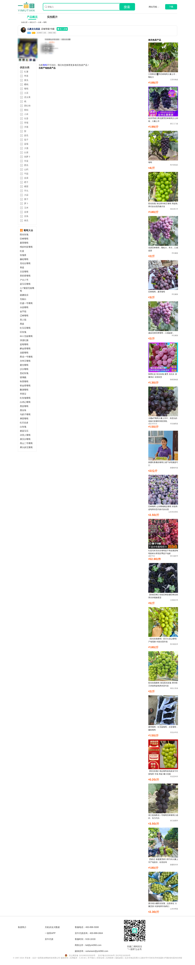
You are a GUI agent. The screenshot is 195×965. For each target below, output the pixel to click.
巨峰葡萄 (24, 239)
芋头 (26, 190)
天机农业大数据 (52, 927)
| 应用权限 (109, 958)
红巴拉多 (24, 423)
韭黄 (26, 212)
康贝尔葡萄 (25, 439)
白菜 (26, 152)
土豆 (26, 93)
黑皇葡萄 (24, 406)
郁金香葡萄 (25, 385)
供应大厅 (33, 22)
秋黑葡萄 (24, 381)
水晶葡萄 (24, 307)
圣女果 (27, 97)
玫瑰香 (23, 255)
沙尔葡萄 (24, 369)
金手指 (23, 311)
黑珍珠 (23, 410)
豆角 (26, 216)
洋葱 (26, 127)
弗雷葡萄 (24, 418)
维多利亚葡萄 (26, 247)
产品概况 (32, 16)
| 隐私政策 (119, 958)
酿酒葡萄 (24, 390)
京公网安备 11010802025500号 (82, 955)
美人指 (23, 320)
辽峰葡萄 (24, 315)
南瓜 (26, 220)
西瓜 (26, 165)
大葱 (26, 148)
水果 (40, 22)
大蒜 (26, 195)
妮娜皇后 (24, 295)
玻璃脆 (23, 377)
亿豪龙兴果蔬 (33, 28)
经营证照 (101, 958)
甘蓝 (26, 161)
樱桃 (26, 84)
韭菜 (26, 178)
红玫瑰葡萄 (25, 398)
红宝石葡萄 (25, 328)
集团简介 (22, 927)
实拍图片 (52, 16)
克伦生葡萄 (25, 263)
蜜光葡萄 (24, 365)
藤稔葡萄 (24, 259)
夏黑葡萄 (24, 243)
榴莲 (26, 186)
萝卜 (26, 203)
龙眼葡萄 (24, 353)
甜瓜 (26, 135)
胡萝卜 (27, 156)
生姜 (26, 118)
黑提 (22, 324)
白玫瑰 (23, 427)
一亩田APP (50, 933)
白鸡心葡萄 (25, 402)
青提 (22, 267)
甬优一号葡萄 (26, 357)
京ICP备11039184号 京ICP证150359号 (114, 955)
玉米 (26, 207)
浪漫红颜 (24, 340)
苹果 (26, 76)
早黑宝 (23, 394)
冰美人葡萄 (25, 435)
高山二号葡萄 (26, 443)
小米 (26, 114)
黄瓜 (26, 80)
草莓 (26, 122)
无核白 (23, 299)
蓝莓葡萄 (24, 344)
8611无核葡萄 (26, 336)
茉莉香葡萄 (25, 276)
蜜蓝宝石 (24, 431)
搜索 (127, 7)
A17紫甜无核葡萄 (27, 289)
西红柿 (27, 105)
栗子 (26, 199)
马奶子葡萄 (25, 414)
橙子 (26, 182)
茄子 (26, 139)
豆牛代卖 (49, 939)
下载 (171, 7)
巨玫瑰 (23, 332)
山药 (26, 169)
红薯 (26, 71)
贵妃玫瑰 (24, 373)
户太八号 (24, 280)
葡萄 (45, 22)
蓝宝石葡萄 (25, 284)
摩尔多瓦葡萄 (26, 447)
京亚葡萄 (24, 271)
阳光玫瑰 (50, 53)
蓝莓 (26, 144)
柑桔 (26, 110)
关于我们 (92, 958)
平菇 (26, 173)
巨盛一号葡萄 (26, 303)
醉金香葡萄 (25, 348)
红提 (22, 251)
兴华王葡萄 (25, 361)
